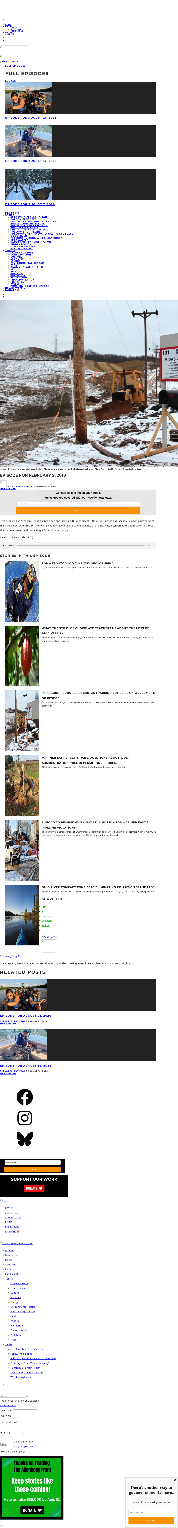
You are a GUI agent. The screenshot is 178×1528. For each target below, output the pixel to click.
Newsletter (11, 1255)
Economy (17, 259)
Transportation (22, 280)
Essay (14, 265)
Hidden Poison (21, 244)
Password (5, 1415)
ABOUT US (11, 1213)
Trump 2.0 (17, 282)
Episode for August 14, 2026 (31, 161)
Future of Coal (21, 248)
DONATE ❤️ (12, 1231)
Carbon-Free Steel (24, 219)
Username (6, 1410)
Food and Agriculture (27, 267)
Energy (15, 261)
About (13, 28)
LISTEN (9, 1222)
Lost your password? (24, 1446)
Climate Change (22, 252)
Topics (10, 250)
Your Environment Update (29, 286)
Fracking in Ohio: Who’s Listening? (36, 238)
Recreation (18, 277)
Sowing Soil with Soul (27, 223)
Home (8, 1259)
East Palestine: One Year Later (33, 221)
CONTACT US (13, 1217)
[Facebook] (24, 1105)
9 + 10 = (7, 1432)
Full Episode (8, 489)
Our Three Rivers (23, 246)
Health (15, 269)
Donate (9, 1250)
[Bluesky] (24, 1147)
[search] (27, 1396)
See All (10, 81)
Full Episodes (15, 66)
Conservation (20, 255)
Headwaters (19, 240)
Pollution (18, 275)
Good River (18, 236)
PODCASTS (12, 1227)
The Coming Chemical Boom (30, 230)
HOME (9, 1208)
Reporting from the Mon (28, 217)
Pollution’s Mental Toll (29, 225)
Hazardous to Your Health (30, 242)
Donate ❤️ (12, 290)
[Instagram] (24, 1126)
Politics (16, 273)
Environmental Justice (27, 263)
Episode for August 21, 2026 (30, 117)
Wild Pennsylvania (24, 227)
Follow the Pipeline (25, 232)
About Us (10, 26)
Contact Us (16, 31)
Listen (8, 1269)
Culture (16, 257)
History (16, 271)
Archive (9, 34)
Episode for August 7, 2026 (30, 204)
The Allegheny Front (20, 486)
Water (15, 284)
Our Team (15, 29)
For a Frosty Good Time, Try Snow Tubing (78, 563)
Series (9, 215)
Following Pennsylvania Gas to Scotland (42, 234)
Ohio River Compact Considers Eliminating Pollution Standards (98, 887)
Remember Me (24, 1441)
